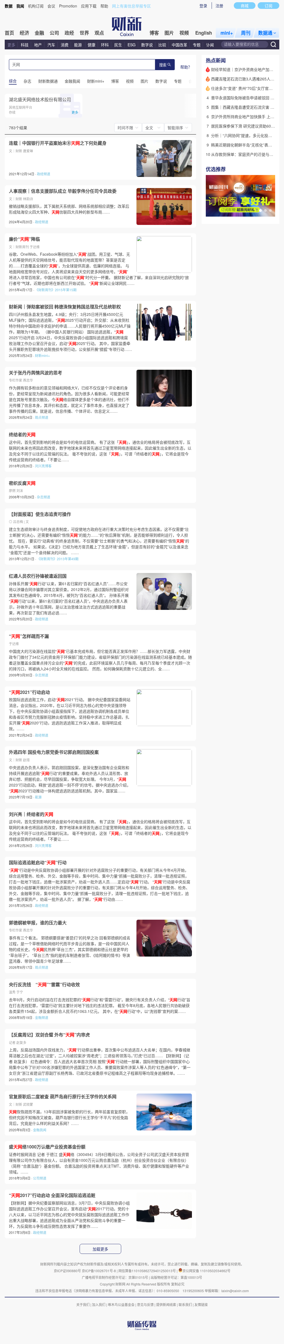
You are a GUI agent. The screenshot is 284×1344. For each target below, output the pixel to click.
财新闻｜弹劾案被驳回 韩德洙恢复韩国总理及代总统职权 (65, 307)
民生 (118, 44)
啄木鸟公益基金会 (121, 1304)
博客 (154, 32)
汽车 (51, 44)
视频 (184, 32)
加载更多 (100, 1249)
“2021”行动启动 (29, 692)
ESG (132, 44)
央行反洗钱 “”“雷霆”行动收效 (44, 985)
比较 (162, 44)
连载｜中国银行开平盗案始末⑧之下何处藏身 (57, 143)
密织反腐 (22, 483)
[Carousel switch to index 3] (270, 210)
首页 (9, 32)
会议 (51, 6)
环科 (105, 44)
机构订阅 (36, 6)
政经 (69, 32)
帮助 (104, 6)
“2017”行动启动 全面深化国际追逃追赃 (52, 1195)
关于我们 (83, 1304)
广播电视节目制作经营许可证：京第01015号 (115, 1277)
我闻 (20, 6)
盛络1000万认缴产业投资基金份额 (47, 1147)
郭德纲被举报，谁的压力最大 (38, 923)
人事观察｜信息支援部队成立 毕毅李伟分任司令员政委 (62, 191)
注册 (219, 5)
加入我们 (98, 1304)
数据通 (265, 32)
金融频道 (41, 1017)
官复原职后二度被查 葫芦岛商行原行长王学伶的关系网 (62, 1097)
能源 (78, 44)
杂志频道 (43, 497)
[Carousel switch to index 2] (265, 210)
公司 (54, 32)
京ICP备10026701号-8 (99, 1270)
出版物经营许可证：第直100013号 (176, 1277)
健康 (91, 44)
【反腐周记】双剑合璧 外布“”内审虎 (49, 1035)
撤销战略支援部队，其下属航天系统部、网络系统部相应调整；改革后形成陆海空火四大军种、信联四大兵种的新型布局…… (69, 209)
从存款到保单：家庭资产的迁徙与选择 (244, 154)
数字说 (147, 44)
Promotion (68, 6)
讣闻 (210, 44)
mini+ (226, 32)
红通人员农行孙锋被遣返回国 (38, 576)
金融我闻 (39, 1129)
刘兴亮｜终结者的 (31, 814)
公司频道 (39, 1178)
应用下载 (89, 6)
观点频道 (41, 417)
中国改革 (179, 44)
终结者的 (22, 435)
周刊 (245, 32)
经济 (24, 32)
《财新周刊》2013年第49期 (57, 558)
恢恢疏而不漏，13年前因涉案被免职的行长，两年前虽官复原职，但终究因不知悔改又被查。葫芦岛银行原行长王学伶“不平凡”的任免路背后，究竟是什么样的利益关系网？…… (69, 1117)
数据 (8, 6)
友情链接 (201, 1304)
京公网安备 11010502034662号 (206, 1270)
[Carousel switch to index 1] (260, 210)
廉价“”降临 (24, 239)
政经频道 (43, 173)
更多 (11, 44)
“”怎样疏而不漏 (29, 636)
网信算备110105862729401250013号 (147, 1270)
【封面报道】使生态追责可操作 (40, 514)
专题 (197, 44)
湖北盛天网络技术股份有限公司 (40, 99)
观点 (99, 32)
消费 (65, 44)
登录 (203, 5)
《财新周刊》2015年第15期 (56, 289)
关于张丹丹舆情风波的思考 (35, 373)
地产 (38, 44)
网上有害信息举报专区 (131, 6)
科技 (25, 44)
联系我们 (185, 1304)
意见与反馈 (145, 1304)
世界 (84, 32)
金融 (39, 32)
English (203, 32)
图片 (169, 32)
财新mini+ (42, 355)
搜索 (162, 65)
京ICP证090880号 (67, 1270)
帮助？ (186, 67)
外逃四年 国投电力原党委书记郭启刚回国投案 (54, 752)
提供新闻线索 (166, 1304)
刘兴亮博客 (43, 465)
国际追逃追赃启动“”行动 (38, 862)
